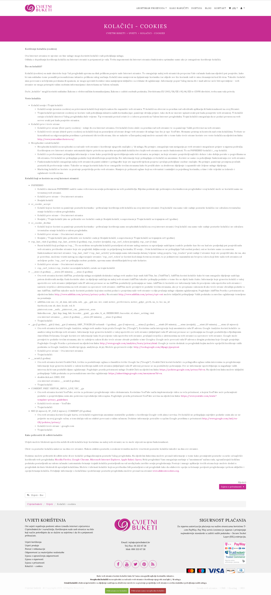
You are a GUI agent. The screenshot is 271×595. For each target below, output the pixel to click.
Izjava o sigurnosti (34, 559)
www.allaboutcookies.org (166, 470)
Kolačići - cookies (34, 566)
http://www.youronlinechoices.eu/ (55, 139)
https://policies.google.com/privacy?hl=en (182, 369)
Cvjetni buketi (115, 33)
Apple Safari (127, 459)
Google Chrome (80, 459)
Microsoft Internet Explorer (105, 459)
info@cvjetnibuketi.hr (139, 542)
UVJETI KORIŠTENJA (45, 520)
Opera (138, 459)
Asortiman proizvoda (150, 8)
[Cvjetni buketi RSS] (153, 564)
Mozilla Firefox (63, 459)
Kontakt (220, 8)
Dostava (196, 8)
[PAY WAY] (235, 552)
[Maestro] (202, 571)
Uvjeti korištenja (33, 542)
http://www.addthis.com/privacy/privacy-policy (80, 294)
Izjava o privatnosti (232, 486)
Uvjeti (133, 33)
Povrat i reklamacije (35, 549)
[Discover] (231, 571)
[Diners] (241, 571)
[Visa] (217, 571)
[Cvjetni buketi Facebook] (118, 564)
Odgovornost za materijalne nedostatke (44, 552)
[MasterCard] (191, 571)
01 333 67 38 (140, 545)
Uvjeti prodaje (32, 545)
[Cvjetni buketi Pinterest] (144, 564)
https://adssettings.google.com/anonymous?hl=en (135, 373)
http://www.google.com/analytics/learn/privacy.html (128, 343)
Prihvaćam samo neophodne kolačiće (148, 591)
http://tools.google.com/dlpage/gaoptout (156, 347)
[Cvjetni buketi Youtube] (127, 564)
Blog (208, 8)
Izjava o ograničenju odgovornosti (42, 555)
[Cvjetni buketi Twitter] (135, 564)
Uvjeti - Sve (36, 495)
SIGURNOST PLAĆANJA (222, 520)
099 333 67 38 (138, 549)
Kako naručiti (179, 8)
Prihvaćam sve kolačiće (116, 591)
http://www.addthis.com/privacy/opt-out (141, 294)
